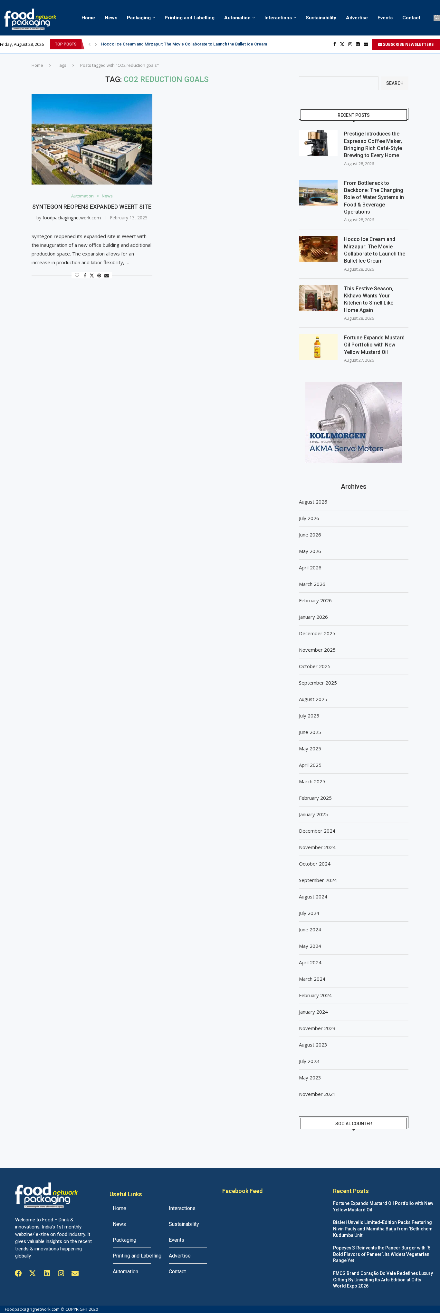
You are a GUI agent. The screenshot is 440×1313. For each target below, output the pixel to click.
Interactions (278, 18)
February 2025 (315, 798)
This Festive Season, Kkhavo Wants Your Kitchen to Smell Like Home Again (368, 299)
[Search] (437, 18)
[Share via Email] (106, 275)
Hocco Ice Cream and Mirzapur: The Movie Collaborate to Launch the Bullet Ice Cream (184, 44)
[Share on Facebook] (85, 275)
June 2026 (310, 534)
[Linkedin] (358, 44)
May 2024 (310, 946)
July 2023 (309, 1061)
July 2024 (309, 913)
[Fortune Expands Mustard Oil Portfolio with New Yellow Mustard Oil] (318, 347)
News (111, 18)
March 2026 (312, 584)
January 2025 (313, 814)
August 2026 (313, 501)
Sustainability (321, 18)
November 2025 (317, 649)
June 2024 (310, 929)
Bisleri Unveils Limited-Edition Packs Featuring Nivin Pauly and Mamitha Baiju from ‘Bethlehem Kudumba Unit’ (383, 1229)
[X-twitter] (32, 1273)
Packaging (139, 18)
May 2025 (310, 748)
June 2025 (310, 732)
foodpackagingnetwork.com (72, 218)
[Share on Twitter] (92, 275)
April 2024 (310, 962)
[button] (89, 44)
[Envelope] (75, 1273)
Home (88, 18)
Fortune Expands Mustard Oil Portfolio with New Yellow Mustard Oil (374, 345)
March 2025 (312, 781)
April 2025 (310, 765)
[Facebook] (334, 44)
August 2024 (313, 896)
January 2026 (313, 617)
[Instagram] (350, 44)
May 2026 (310, 551)
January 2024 (313, 1011)
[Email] (365, 44)
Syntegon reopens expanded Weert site (91, 206)
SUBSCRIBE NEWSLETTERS (408, 44)
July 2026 (309, 518)
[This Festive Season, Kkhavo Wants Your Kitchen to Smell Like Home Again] (318, 298)
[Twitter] (342, 44)
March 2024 (312, 979)
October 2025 (314, 666)
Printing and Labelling (190, 18)
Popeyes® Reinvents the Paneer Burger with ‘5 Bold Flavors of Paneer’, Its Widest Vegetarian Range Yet (381, 1254)
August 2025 (313, 699)
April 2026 (310, 567)
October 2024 (314, 863)
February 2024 (315, 995)
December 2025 (317, 633)
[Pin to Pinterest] (99, 275)
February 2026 (315, 600)
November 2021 (317, 1094)
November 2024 (317, 847)
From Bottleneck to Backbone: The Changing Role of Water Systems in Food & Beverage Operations (374, 197)
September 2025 (318, 682)
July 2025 (309, 715)
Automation (237, 18)
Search (395, 83)
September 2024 (318, 880)
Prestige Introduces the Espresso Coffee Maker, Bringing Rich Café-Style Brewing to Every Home (373, 144)
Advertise (357, 18)
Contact (411, 18)
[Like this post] (77, 275)
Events (385, 18)
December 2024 (317, 830)
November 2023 (317, 1028)
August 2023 (313, 1044)
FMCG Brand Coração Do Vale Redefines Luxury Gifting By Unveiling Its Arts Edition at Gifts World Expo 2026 (383, 1279)
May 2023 (310, 1077)
